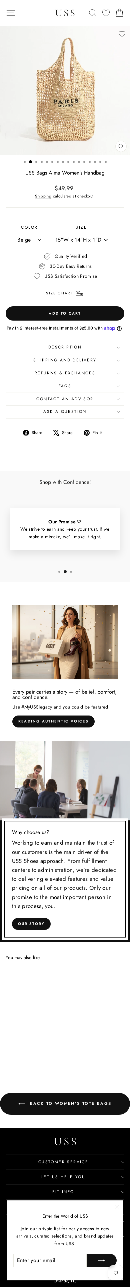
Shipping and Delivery (64, 360)
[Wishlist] (106, 13)
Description (65, 347)
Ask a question (65, 412)
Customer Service (63, 1162)
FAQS (65, 386)
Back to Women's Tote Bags (69, 1103)
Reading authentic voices (53, 721)
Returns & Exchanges (65, 373)
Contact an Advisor (64, 399)
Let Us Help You (63, 1177)
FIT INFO (63, 1192)
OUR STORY (31, 923)
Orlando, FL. (65, 1281)
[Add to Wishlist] (122, 34)
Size (81, 227)
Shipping (43, 196)
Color (29, 227)
